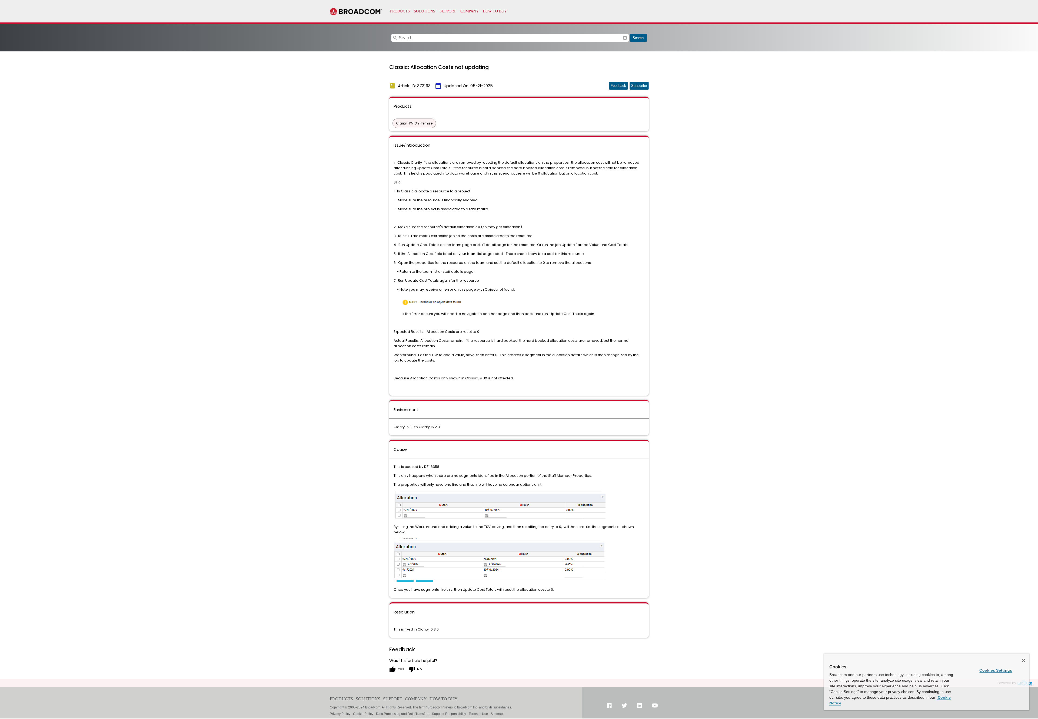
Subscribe (639, 86)
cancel (625, 38)
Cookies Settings (995, 670)
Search (638, 38)
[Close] (1023, 660)
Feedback (618, 86)
